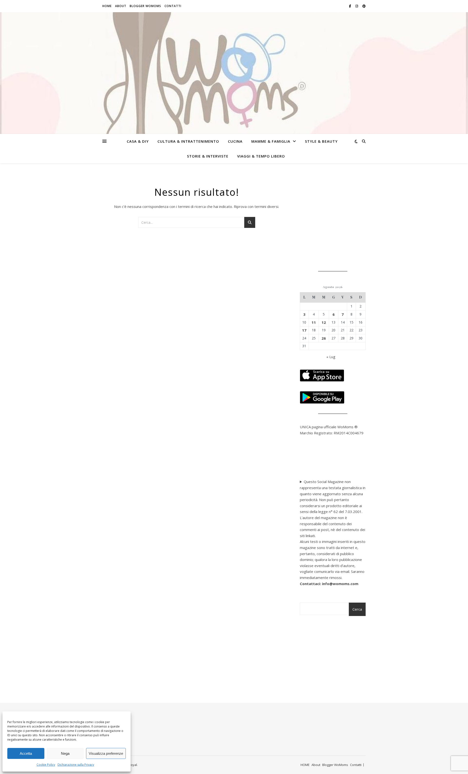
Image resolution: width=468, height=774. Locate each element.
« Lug (330, 356)
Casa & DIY (138, 141)
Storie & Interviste (207, 156)
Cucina (235, 141)
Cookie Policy (46, 765)
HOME (107, 6)
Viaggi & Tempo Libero (261, 156)
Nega (65, 753)
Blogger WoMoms (145, 6)
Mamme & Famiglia (270, 141)
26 (324, 338)
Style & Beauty (321, 141)
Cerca (357, 609)
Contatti (173, 6)
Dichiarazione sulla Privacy (76, 765)
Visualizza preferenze (106, 753)
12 (324, 322)
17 (304, 330)
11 (314, 322)
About (120, 6)
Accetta (26, 753)
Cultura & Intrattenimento (188, 141)
